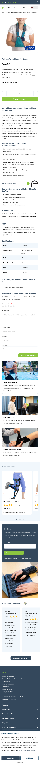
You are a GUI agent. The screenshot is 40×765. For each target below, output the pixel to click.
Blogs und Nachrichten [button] (9, 727)
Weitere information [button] (8, 718)
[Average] (8, 306)
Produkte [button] (5, 705)
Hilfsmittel (13, 12)
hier (12, 128)
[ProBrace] (9, 2)
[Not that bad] (6, 306)
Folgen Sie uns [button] (6, 723)
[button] (3, 494)
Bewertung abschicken (28, 355)
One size (6, 87)
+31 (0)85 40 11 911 (7, 692)
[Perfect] (14, 306)
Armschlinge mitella (21, 12)
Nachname (5, 345)
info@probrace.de (7, 689)
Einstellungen (20, 762)
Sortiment (8, 12)
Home (3, 12)
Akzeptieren (10, 758)
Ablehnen (29, 758)
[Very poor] (3, 306)
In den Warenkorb (21, 99)
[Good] (11, 306)
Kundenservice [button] (6, 709)
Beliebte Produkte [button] (7, 714)
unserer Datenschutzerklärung (26, 750)
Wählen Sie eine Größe (9, 82)
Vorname (4, 336)
